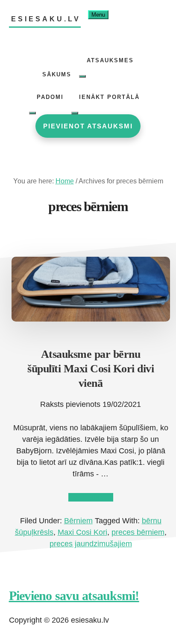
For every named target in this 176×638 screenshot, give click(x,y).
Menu (98, 15)
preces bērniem (137, 532)
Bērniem (78, 520)
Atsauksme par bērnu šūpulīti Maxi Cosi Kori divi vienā (90, 368)
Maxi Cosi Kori (82, 532)
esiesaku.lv (46, 19)
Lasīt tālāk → (90, 497)
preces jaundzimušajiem (91, 543)
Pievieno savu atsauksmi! (74, 596)
